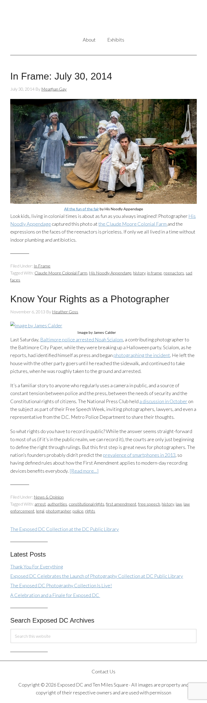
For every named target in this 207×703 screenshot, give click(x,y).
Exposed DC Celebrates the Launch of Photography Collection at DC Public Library (96, 576)
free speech (149, 503)
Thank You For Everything (36, 567)
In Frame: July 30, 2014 (61, 76)
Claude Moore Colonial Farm (60, 272)
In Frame (42, 265)
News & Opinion (49, 496)
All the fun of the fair (81, 209)
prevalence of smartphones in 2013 (139, 455)
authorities (57, 503)
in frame (154, 272)
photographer (58, 510)
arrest (40, 503)
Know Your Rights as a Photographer (89, 298)
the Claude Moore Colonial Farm (132, 224)
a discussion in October (163, 401)
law (179, 503)
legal (40, 510)
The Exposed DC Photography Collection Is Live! (61, 585)
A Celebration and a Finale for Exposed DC (55, 595)
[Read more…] (84, 471)
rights (90, 510)
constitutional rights (86, 503)
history (139, 272)
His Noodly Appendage (110, 272)
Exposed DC (103, 18)
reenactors (174, 272)
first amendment (121, 503)
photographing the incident (141, 355)
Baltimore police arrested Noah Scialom (81, 339)
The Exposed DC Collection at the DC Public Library (64, 529)
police (78, 510)
